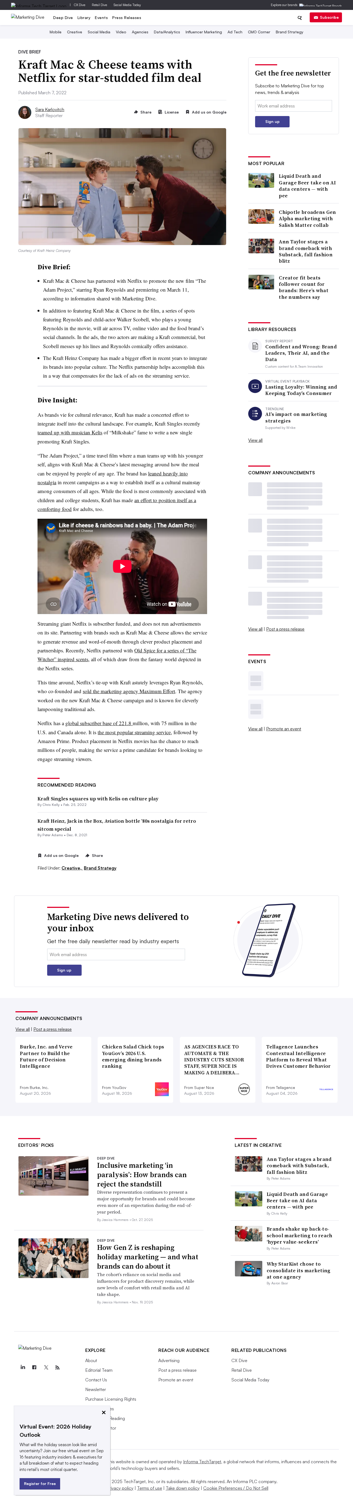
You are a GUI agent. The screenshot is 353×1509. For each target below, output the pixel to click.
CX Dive (79, 5)
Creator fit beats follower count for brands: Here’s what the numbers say (303, 287)
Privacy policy (120, 1488)
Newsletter (95, 1389)
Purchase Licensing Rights (110, 1399)
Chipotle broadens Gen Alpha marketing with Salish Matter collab (307, 218)
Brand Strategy (289, 31)
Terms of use (149, 1488)
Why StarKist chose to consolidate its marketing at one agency (299, 1270)
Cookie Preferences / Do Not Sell (235, 1488)
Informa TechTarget (202, 1461)
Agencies (140, 31)
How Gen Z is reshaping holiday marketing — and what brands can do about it (147, 1256)
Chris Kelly (51, 805)
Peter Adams (52, 835)
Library (84, 17)
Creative (74, 31)
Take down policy (183, 1488)
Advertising (169, 1360)
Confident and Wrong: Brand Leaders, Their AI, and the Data (301, 353)
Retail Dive (99, 5)
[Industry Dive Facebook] (34, 1367)
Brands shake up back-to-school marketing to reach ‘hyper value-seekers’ (300, 1235)
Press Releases (126, 17)
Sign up (272, 121)
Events (101, 17)
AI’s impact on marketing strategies (296, 417)
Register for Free (40, 1483)
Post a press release (285, 629)
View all (255, 440)
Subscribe (329, 17)
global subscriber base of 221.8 (99, 723)
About (91, 1360)
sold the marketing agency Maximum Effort (129, 691)
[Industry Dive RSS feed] (57, 1367)
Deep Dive (63, 17)
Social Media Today (127, 5)
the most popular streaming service (134, 732)
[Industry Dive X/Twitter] (46, 1367)
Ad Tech (235, 31)
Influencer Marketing (204, 31)
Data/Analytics (167, 31)
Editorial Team (99, 1370)
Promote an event (283, 728)
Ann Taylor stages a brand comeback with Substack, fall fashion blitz (306, 251)
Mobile (55, 31)
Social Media (99, 31)
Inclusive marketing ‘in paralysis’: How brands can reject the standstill (142, 1174)
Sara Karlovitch (49, 109)
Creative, (72, 868)
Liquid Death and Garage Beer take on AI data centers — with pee (307, 186)
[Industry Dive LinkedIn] (22, 1367)
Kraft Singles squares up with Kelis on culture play (98, 798)
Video (121, 31)
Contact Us (96, 1379)
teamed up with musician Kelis (70, 432)
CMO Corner (259, 31)
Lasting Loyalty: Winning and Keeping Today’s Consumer (301, 390)
